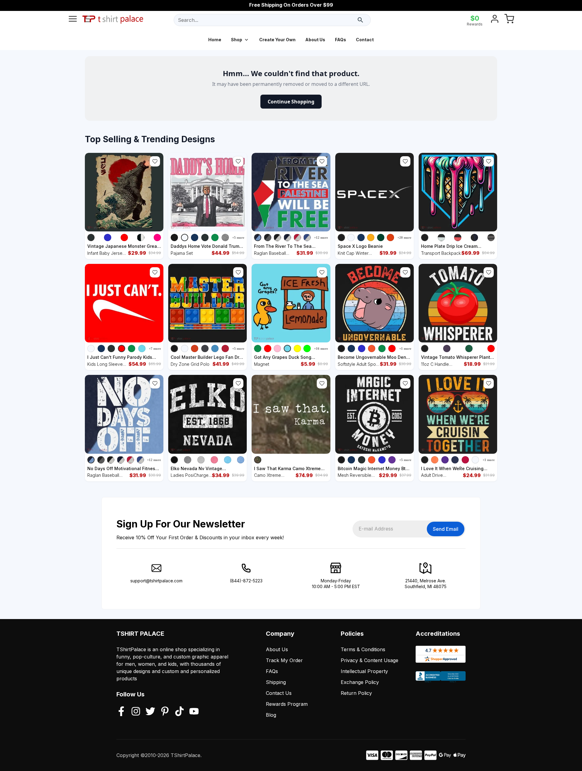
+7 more (155, 348)
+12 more (321, 237)
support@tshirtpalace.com (156, 580)
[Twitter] (150, 711)
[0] (509, 20)
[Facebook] (121, 711)
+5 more (238, 237)
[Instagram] (136, 711)
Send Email (445, 529)
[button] (155, 161)
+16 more (321, 348)
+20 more (404, 237)
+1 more (405, 348)
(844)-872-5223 (246, 580)
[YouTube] (194, 711)
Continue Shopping (291, 101)
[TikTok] (179, 711)
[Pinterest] (165, 711)
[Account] (494, 20)
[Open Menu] (72, 20)
